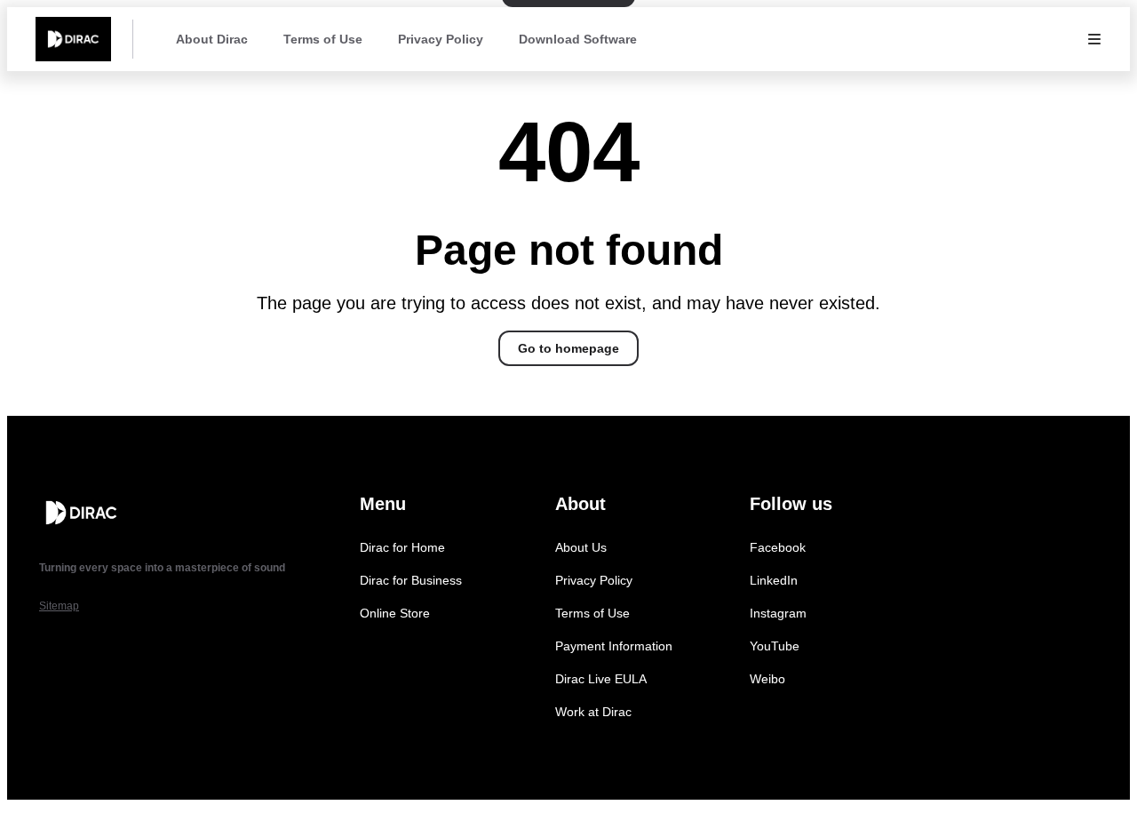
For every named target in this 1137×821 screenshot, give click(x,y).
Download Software (578, 39)
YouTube (774, 646)
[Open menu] (1094, 39)
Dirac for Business (411, 580)
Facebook (778, 547)
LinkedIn (774, 580)
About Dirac (212, 39)
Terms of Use (322, 39)
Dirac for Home (402, 547)
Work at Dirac (593, 712)
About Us (581, 547)
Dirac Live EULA (601, 679)
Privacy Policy (440, 39)
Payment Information (613, 646)
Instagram (778, 613)
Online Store (395, 613)
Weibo (767, 679)
